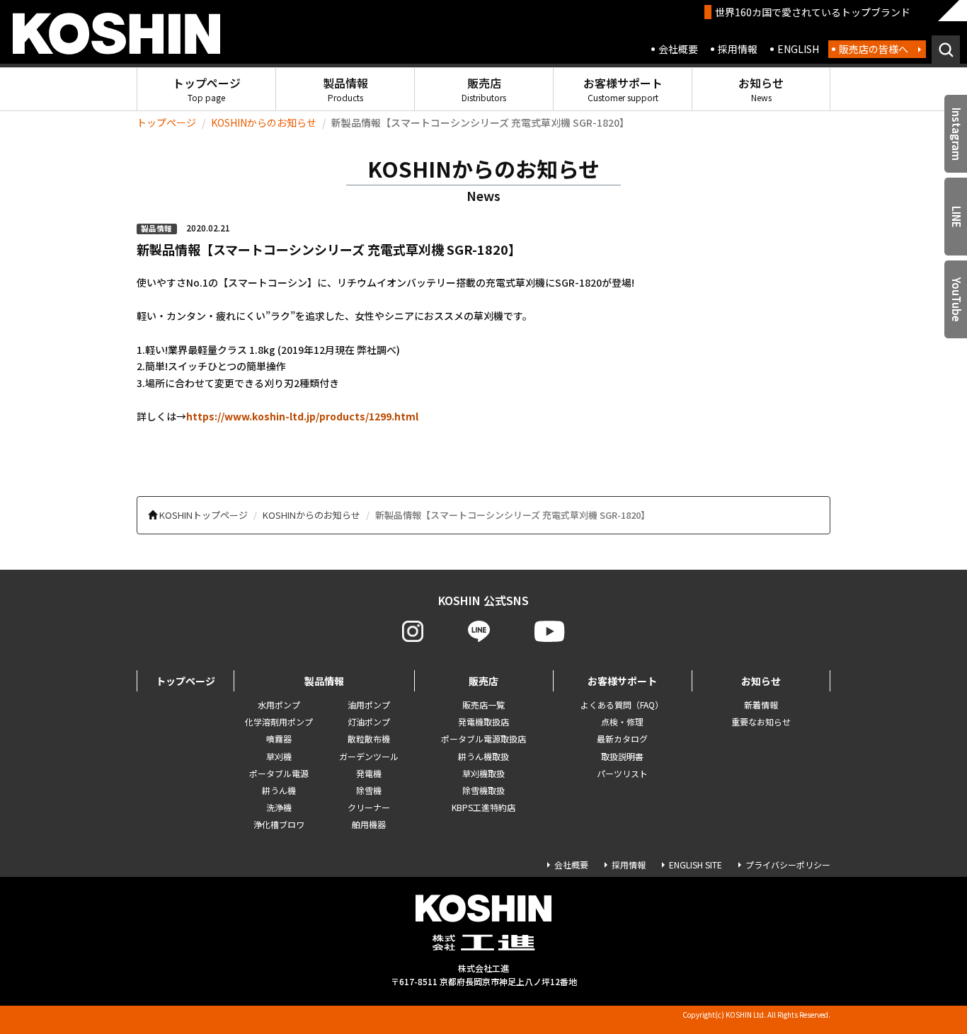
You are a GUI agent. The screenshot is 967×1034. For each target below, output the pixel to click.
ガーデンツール (369, 756)
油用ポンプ (369, 705)
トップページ (207, 88)
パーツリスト (622, 773)
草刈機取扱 (483, 773)
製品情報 (345, 88)
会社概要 (678, 49)
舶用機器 (369, 824)
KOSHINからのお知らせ (263, 122)
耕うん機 (279, 790)
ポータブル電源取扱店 (483, 739)
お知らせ (761, 88)
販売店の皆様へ (873, 49)
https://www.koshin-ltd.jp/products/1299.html (302, 416)
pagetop (917, 968)
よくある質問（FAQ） (621, 705)
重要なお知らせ (761, 722)
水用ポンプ (279, 705)
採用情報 (737, 49)
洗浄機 (279, 807)
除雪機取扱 (483, 790)
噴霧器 (279, 739)
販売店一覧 (483, 705)
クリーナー (369, 807)
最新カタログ (622, 739)
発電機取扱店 (483, 722)
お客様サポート (623, 88)
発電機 (369, 773)
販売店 (484, 88)
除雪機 (369, 790)
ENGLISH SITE (695, 864)
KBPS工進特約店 (483, 807)
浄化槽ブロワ (278, 824)
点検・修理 (622, 722)
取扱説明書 (622, 756)
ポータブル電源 (279, 773)
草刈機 (279, 756)
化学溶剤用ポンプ (279, 722)
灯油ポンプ (369, 722)
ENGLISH (798, 49)
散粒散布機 (369, 739)
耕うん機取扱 (483, 756)
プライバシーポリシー (787, 864)
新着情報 (761, 705)
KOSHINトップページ (203, 515)
